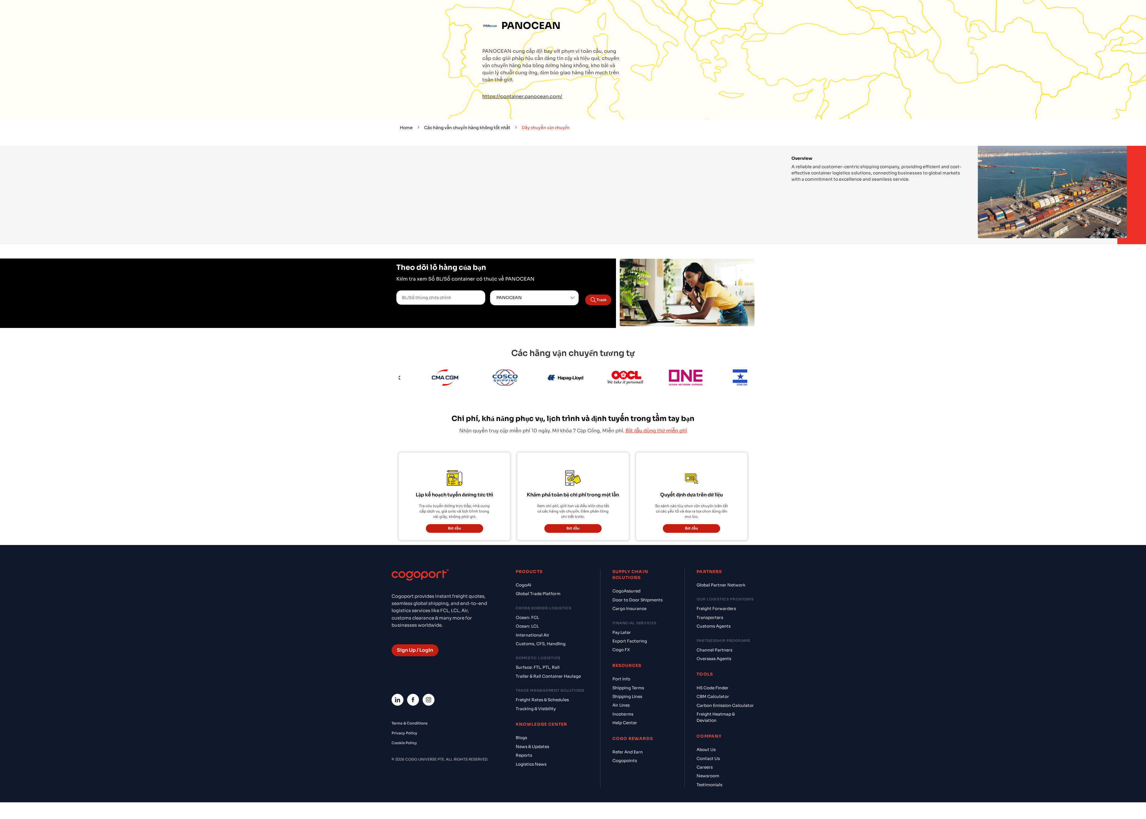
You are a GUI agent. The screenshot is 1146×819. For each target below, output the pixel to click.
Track (601, 300)
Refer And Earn (627, 752)
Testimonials (709, 784)
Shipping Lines (627, 696)
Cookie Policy (404, 743)
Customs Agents (714, 626)
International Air (532, 635)
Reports (524, 755)
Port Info (621, 679)
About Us (706, 749)
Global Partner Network (721, 585)
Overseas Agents (714, 658)
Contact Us (708, 758)
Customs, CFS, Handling (541, 643)
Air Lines (621, 705)
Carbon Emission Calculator (725, 705)
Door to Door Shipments (637, 600)
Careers (705, 767)
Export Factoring (629, 641)
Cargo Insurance (629, 608)
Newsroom (708, 775)
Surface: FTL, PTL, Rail (538, 667)
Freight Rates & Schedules (542, 699)
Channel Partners (714, 650)
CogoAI (523, 585)
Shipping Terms (628, 688)
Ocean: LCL (527, 626)
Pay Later (621, 632)
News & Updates (532, 746)
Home (406, 127)
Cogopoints (624, 760)
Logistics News (531, 764)
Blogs (521, 737)
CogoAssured (626, 591)
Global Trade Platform (538, 593)
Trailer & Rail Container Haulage (548, 676)
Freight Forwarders (716, 608)
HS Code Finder (712, 688)
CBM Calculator (713, 696)
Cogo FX (621, 649)
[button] (534, 297)
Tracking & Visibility (536, 708)
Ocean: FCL (527, 617)
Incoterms (622, 714)
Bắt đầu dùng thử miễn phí (656, 431)
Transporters (710, 617)
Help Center (624, 722)
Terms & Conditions (410, 723)
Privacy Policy (404, 733)
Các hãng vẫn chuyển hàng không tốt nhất (467, 127)
